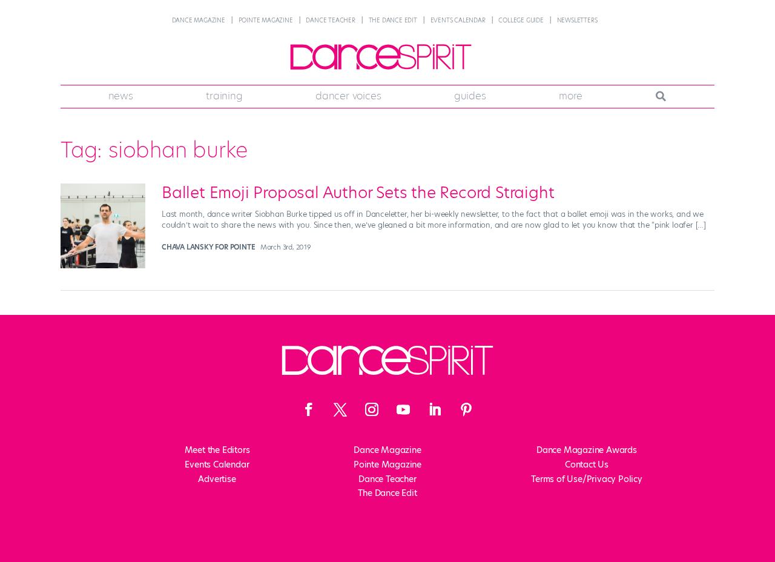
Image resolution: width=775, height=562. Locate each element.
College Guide (520, 20)
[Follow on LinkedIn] (434, 409)
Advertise (217, 479)
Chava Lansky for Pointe (208, 247)
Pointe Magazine (266, 20)
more (570, 95)
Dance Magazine (198, 20)
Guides (470, 95)
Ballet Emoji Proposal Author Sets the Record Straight (358, 192)
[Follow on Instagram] (371, 409)
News (120, 95)
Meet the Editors (217, 450)
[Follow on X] (340, 409)
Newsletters (577, 20)
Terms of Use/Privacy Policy (586, 479)
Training (224, 95)
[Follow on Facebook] (308, 409)
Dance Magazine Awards (586, 450)
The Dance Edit (393, 20)
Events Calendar (458, 20)
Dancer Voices (348, 95)
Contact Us (586, 464)
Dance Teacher (330, 20)
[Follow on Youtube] (403, 409)
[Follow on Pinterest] (466, 409)
